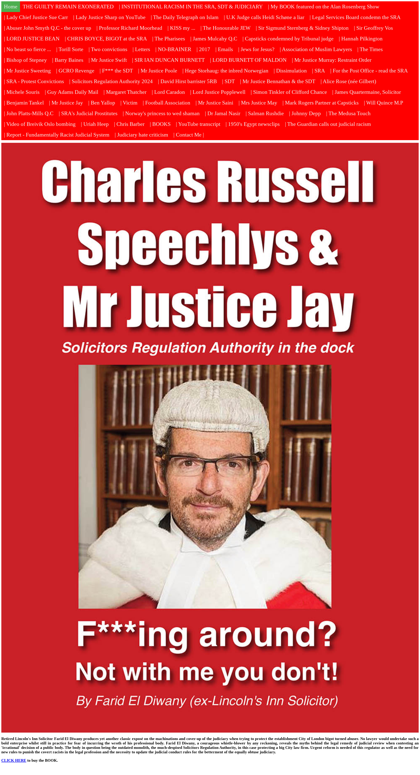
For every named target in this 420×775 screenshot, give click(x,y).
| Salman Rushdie (265, 113)
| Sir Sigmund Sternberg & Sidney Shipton (302, 28)
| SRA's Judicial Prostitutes (88, 113)
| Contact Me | (188, 135)
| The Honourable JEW (225, 28)
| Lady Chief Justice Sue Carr (36, 17)
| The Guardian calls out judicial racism (328, 124)
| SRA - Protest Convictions (34, 81)
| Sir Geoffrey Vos (373, 28)
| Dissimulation (290, 71)
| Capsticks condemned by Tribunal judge (288, 39)
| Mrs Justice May (258, 103)
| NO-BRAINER (173, 49)
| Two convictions (108, 49)
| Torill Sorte (69, 49)
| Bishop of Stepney (25, 60)
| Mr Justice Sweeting (27, 71)
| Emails (224, 49)
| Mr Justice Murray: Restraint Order (331, 60)
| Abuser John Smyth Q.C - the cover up (47, 28)
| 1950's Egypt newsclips (253, 124)
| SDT (228, 81)
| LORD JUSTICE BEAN (32, 39)
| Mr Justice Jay (66, 103)
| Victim (128, 103)
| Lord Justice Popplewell (217, 92)
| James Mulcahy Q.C (213, 39)
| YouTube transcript (198, 124)
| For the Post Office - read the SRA (369, 71)
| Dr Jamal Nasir (222, 113)
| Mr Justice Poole (157, 71)
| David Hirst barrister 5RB (187, 81)
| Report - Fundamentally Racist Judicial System (56, 135)
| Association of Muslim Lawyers (316, 49)
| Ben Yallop (101, 103)
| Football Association (166, 103)
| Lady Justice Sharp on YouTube (109, 17)
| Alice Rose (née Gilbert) (348, 81)
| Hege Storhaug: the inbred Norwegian (225, 71)
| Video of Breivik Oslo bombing (40, 124)
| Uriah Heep (95, 124)
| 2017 (203, 49)
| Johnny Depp (305, 113)
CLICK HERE (13, 760)
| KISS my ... (181, 28)
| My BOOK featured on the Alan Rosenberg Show (323, 7)
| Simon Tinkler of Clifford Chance (289, 92)
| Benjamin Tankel (24, 103)
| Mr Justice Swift (108, 60)
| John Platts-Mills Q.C (28, 113)
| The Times (370, 49)
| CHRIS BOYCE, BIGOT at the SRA (106, 39)
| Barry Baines (67, 60)
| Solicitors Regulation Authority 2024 (111, 81)
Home (10, 7)
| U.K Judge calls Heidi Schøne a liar (264, 17)
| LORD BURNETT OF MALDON (248, 60)
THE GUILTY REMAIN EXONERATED (68, 7)
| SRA (318, 71)
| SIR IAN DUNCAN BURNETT (168, 60)
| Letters (141, 49)
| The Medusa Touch (348, 113)
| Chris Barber (129, 124)
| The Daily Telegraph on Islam (185, 17)
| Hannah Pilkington (361, 39)
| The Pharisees (168, 39)
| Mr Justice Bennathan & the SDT (277, 81)
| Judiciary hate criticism (141, 135)
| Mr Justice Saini (214, 103)
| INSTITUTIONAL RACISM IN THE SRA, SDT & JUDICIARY (191, 7)
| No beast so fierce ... (27, 49)
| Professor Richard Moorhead (129, 28)
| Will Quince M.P (383, 103)
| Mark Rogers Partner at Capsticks (321, 103)
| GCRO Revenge (75, 71)
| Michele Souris (22, 92)
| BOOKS (160, 124)
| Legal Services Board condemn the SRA (355, 17)
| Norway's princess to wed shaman (161, 113)
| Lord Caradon (168, 92)
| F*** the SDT (116, 71)
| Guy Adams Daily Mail (71, 92)
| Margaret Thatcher (125, 92)
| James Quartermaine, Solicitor (366, 92)
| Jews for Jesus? (256, 49)
